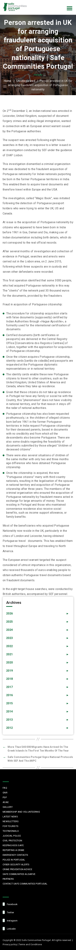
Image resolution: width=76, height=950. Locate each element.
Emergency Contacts (15, 855)
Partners (8, 879)
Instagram (59, 2)
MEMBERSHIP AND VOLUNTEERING (21, 811)
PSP (5, 797)
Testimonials (11, 831)
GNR (5, 792)
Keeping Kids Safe (13, 845)
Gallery (8, 807)
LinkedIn (66, 2)
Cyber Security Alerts (16, 864)
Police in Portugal (14, 859)
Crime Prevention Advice (17, 869)
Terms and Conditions (30, 944)
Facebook (44, 2)
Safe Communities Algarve (19, 874)
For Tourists (10, 826)
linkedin (11, 928)
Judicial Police (12, 835)
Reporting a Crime (13, 850)
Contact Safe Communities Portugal (25, 883)
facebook (11, 904)
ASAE (6, 802)
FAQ (5, 787)
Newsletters (11, 821)
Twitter (51, 2)
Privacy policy (10, 944)
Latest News (10, 816)
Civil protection (12, 840)
